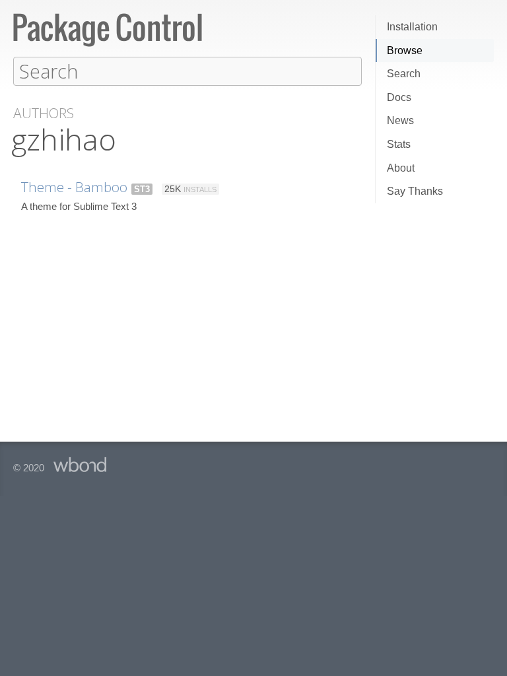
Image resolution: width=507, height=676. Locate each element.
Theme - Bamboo (74, 187)
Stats (399, 144)
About (401, 168)
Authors (43, 113)
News (400, 120)
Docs (399, 97)
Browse (404, 50)
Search (404, 73)
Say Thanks (415, 191)
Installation (412, 26)
